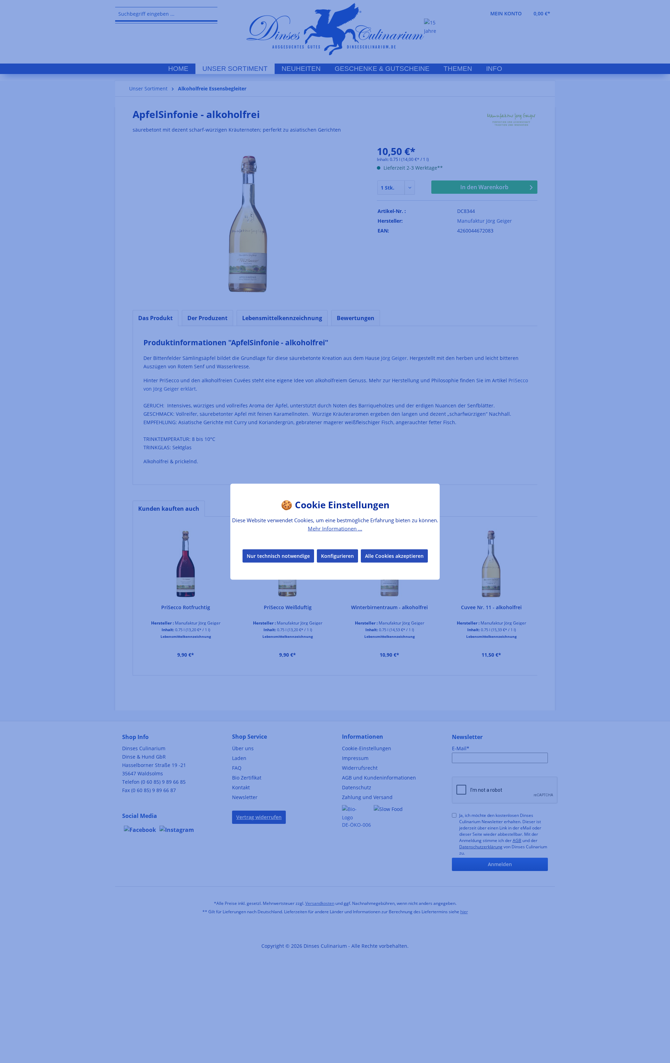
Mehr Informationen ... (335, 528)
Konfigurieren (337, 556)
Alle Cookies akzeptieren (394, 556)
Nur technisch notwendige (278, 556)
